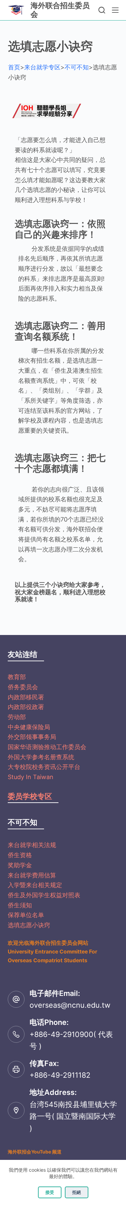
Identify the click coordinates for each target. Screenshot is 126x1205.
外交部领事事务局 (32, 736)
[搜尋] (101, 10)
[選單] (115, 10)
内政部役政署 (26, 706)
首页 (14, 67)
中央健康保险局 (29, 727)
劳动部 (17, 717)
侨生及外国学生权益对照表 (44, 895)
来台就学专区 (42, 67)
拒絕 (76, 1192)
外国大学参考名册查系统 (41, 757)
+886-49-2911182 (60, 1075)
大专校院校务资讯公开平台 (44, 766)
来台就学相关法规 (32, 844)
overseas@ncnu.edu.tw (70, 1005)
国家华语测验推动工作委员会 (47, 746)
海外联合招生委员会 (60, 10)
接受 (49, 1192)
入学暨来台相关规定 (35, 885)
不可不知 (77, 67)
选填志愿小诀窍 (29, 925)
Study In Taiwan (30, 776)
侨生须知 (20, 905)
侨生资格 (20, 855)
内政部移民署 (26, 697)
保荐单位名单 (26, 914)
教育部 (17, 676)
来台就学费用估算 (32, 875)
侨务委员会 (23, 687)
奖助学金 (20, 865)
